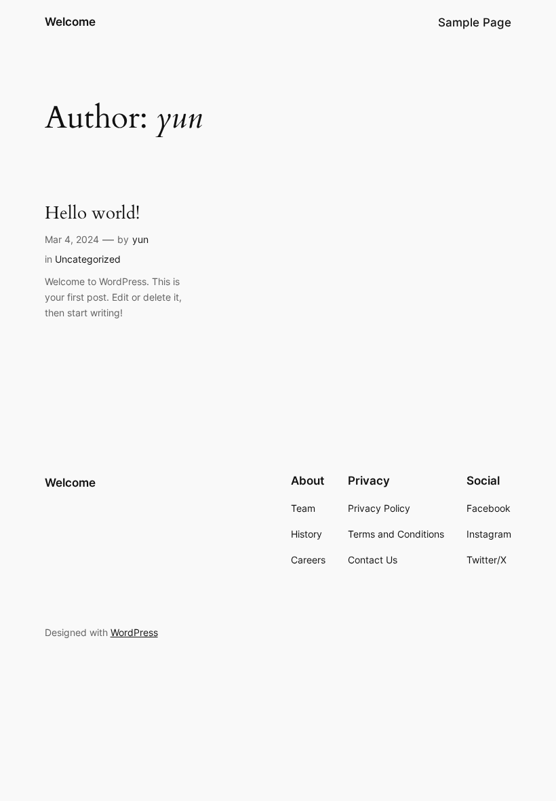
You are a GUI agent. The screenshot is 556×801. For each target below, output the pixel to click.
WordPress (134, 632)
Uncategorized (88, 259)
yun (140, 239)
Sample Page (474, 22)
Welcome (70, 22)
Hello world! (92, 212)
